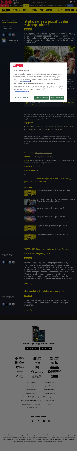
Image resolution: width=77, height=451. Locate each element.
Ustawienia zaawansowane (20, 97)
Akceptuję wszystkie (57, 97)
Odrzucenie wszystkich (41, 97)
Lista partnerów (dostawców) (21, 91)
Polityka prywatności (25, 81)
